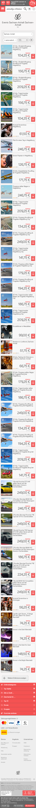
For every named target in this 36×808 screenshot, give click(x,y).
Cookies (10, 799)
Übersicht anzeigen (14, 732)
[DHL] (4, 732)
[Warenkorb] (29, 9)
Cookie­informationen (27, 759)
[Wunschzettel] (34, 9)
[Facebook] (34, 779)
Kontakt (3, 762)
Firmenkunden (16, 743)
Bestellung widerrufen (4, 758)
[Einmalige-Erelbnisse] (18, 772)
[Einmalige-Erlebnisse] (14, 9)
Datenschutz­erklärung (27, 750)
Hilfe (2, 751)
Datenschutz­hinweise (27, 755)
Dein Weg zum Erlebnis (5, 743)
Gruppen (14, 746)
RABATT (32, 4)
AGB (25, 743)
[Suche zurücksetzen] (31, 40)
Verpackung (4, 747)
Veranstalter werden (6, 754)
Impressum (27, 746)
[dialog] (18, 802)
